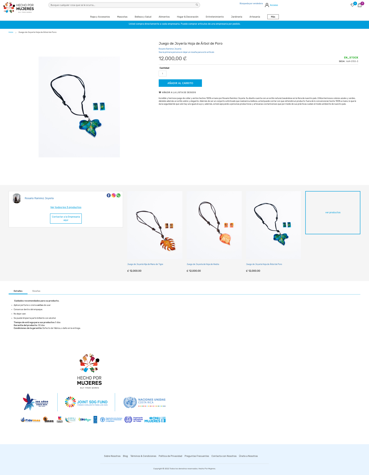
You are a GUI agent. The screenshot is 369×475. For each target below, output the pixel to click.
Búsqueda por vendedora (251, 3)
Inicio (11, 32)
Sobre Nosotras (112, 456)
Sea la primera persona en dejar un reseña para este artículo (186, 52)
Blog (125, 456)
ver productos (332, 212)
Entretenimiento (215, 16)
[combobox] (124, 5)
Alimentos (164, 16)
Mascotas (122, 16)
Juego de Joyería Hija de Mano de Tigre (145, 264)
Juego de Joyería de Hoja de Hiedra (203, 264)
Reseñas (36, 291)
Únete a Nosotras (248, 456)
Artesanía (255, 16)
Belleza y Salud (143, 16)
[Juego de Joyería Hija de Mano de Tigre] (154, 225)
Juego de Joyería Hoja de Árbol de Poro (264, 264)
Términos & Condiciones (143, 456)
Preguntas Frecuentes (197, 456)
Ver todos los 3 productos (65, 207)
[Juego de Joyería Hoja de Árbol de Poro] (273, 225)
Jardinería (236, 16)
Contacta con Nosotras (224, 456)
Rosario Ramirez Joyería (170, 49)
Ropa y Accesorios (100, 16)
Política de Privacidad (170, 456)
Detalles (18, 291)
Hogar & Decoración (187, 16)
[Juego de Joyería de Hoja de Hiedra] (214, 225)
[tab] (18, 291)
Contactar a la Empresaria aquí (66, 218)
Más (273, 16)
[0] (352, 5)
